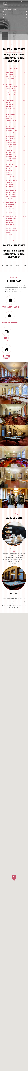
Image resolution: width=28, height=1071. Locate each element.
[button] (14, 878)
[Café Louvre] (7, 2)
